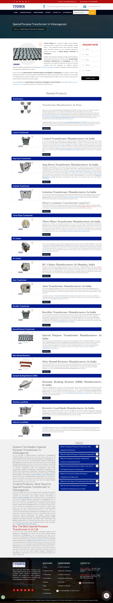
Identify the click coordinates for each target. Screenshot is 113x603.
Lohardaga (26, 497)
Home (16, 12)
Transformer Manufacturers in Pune (73, 197)
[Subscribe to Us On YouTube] (23, 1)
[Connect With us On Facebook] (14, 1)
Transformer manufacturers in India (64, 295)
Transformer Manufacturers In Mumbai (64, 321)
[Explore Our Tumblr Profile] (28, 1)
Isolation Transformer (64, 574)
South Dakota (36, 474)
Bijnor (34, 540)
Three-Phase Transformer (65, 578)
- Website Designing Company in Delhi (87, 600)
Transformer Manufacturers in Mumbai (79, 171)
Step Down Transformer (65, 570)
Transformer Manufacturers (47, 67)
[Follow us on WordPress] (26, 1)
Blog (45, 585)
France (43, 474)
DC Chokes (45, 249)
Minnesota (40, 540)
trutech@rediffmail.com (69, 1)
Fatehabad (30, 540)
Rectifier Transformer (64, 585)
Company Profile (25, 12)
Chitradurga (49, 474)
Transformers (38, 12)
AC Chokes (62, 582)
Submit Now (90, 78)
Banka (27, 524)
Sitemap (48, 12)
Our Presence (47, 578)
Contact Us (57, 12)
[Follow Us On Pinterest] (20, 1)
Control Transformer (64, 567)
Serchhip (19, 497)
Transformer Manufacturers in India (68, 149)
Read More (46, 128)
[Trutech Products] (19, 7)
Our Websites (67, 12)
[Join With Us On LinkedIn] (17, 1)
